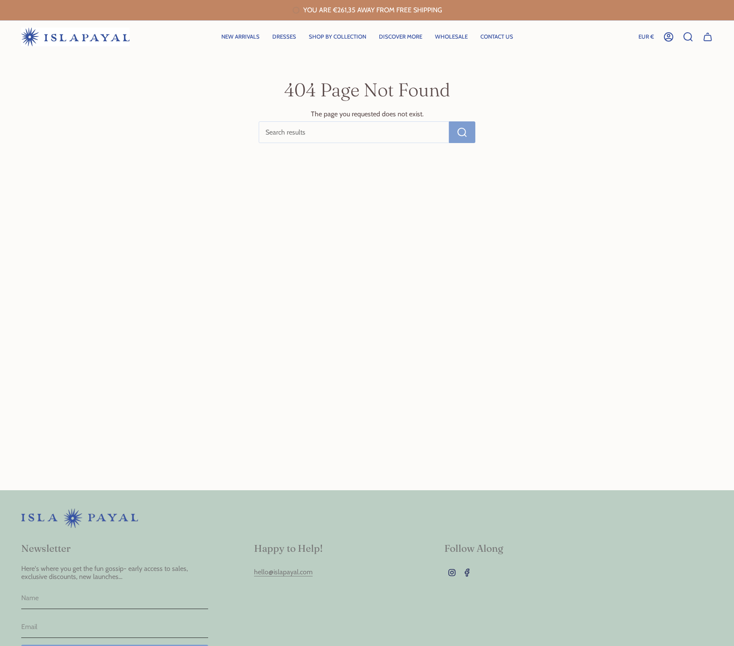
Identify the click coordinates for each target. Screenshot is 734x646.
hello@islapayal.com (283, 572)
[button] (337, 37)
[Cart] (707, 37)
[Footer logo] (79, 518)
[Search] (462, 132)
